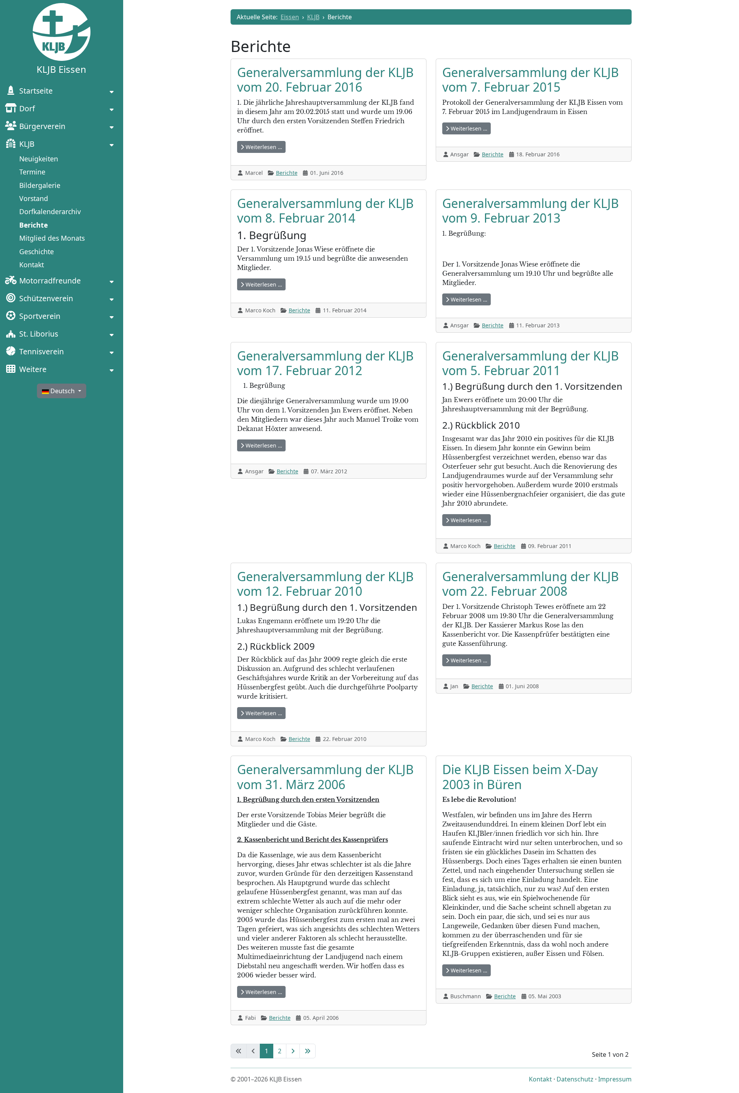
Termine (32, 171)
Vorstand (33, 198)
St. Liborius (38, 334)
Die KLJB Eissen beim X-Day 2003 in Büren (520, 776)
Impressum (615, 1079)
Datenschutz (575, 1079)
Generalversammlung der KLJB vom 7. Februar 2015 (530, 79)
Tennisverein (41, 351)
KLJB (26, 144)
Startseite (36, 90)
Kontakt (31, 264)
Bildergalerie (39, 185)
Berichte (33, 225)
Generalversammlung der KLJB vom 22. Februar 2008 (530, 583)
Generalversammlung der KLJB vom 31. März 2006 (325, 776)
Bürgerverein (42, 126)
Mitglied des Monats (52, 238)
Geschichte (36, 251)
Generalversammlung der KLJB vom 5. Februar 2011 (530, 363)
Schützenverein (46, 298)
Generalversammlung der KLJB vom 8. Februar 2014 (325, 210)
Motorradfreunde (50, 280)
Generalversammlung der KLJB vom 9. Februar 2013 (530, 210)
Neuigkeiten (38, 158)
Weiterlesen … (263, 147)
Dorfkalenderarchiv (50, 211)
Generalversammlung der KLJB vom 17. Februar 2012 (325, 363)
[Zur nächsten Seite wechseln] (293, 1051)
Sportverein (39, 316)
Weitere (33, 369)
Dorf (27, 108)
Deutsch (62, 391)
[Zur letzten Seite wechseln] (307, 1051)
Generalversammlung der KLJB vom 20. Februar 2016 (325, 79)
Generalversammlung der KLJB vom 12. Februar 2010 (325, 583)
